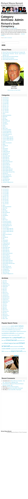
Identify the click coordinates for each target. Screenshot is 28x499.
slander (8, 348)
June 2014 (5, 288)
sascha (11, 346)
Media (4, 144)
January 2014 (5, 295)
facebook (10, 329)
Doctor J (4, 126)
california (16, 328)
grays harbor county (15, 331)
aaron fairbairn (19, 326)
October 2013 (5, 299)
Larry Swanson (6, 135)
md (17, 333)
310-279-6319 (6, 97)
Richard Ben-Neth (6, 156)
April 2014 (5, 290)
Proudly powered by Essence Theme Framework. (17, 432)
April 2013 (5, 308)
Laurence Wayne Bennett (8, 137)
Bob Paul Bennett (6, 121)
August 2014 (5, 286)
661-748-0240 (6, 110)
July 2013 (5, 304)
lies (16, 333)
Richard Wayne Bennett (12, 3)
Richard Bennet (6, 157)
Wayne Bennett (6, 180)
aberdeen (3, 328)
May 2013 (5, 307)
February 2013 (6, 311)
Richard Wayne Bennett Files (9, 172)
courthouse (20, 328)
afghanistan (7, 328)
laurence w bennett (9, 333)
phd (12, 337)
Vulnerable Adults (6, 179)
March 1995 (5, 318)
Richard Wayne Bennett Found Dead (10, 59)
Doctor (4, 125)
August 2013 (5, 302)
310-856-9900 (6, 103)
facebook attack (15, 329)
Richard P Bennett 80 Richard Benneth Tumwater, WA (14, 52)
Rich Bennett (5, 154)
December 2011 (6, 315)
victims (19, 348)
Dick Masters (5, 124)
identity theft (22, 331)
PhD (3, 147)
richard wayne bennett (11, 343)
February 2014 (6, 293)
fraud (19, 329)
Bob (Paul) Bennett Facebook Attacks (10, 56)
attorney (12, 328)
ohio (18, 335)
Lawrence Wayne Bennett (8, 140)
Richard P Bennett (6, 164)
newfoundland (14, 335)
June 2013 (5, 305)
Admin (5, 37)
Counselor (5, 122)
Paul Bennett (5, 145)
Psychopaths (5, 148)
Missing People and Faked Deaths (14, 90)
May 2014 (5, 289)
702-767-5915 (6, 112)
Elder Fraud (5, 128)
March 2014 (5, 292)
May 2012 (5, 312)
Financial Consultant (7, 129)
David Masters (14, 28)
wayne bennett (16, 351)
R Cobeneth (5, 150)
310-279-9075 (6, 99)
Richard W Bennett (6, 167)
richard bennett (11, 340)
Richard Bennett (6, 158)
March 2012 (5, 314)
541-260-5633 (6, 109)
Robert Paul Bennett (7, 174)
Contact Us (13, 13)
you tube (24, 351)
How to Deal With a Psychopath (16, 388)
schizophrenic (16, 346)
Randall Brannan (6, 153)
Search (3, 42)
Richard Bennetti (6, 160)
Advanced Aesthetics (7, 115)
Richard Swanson (6, 166)
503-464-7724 (6, 106)
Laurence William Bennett (8, 138)
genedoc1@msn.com (7, 132)
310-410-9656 (6, 102)
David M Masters (6, 383)
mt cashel (9, 335)
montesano (4, 335)
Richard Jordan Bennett (7, 161)
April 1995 (5, 317)
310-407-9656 (6, 100)
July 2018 (5, 280)
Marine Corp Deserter (7, 142)
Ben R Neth (5, 119)
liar (14, 333)
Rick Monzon (5, 173)
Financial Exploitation (7, 131)
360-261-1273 (6, 105)
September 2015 (6, 285)
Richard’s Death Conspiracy (10, 25)
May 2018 (5, 282)
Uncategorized (6, 177)
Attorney (4, 118)
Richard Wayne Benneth (8, 169)
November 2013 (6, 298)
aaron (12, 326)
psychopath (18, 337)
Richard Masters (6, 163)
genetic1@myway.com (7, 134)
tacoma (15, 348)
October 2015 (5, 283)
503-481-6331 (6, 108)
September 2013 (6, 301)
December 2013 (6, 296)
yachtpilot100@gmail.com (8, 182)
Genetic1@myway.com (6, 331)
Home (3, 13)
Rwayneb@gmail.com (7, 176)
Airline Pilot (5, 116)
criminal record (5, 329)
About (7, 13)
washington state (8, 351)
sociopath (12, 348)
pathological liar (7, 337)
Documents (20, 13)
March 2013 (5, 309)
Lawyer (4, 141)
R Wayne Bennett (6, 151)
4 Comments (9, 37)
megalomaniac (21, 333)
